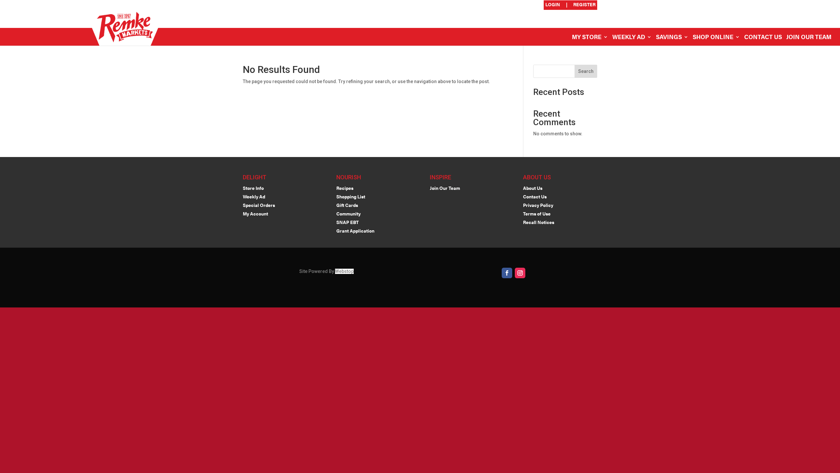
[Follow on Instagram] (520, 273)
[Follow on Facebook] (507, 273)
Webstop (344, 271)
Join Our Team (808, 37)
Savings (669, 37)
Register (584, 5)
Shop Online (713, 37)
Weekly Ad (628, 37)
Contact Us (763, 37)
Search (586, 71)
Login (552, 5)
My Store (586, 37)
